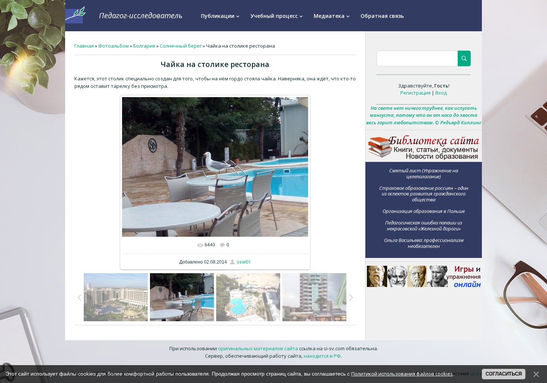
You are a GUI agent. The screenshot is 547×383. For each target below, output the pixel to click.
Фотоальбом (113, 45)
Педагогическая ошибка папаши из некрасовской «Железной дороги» (423, 225)
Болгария (144, 45)
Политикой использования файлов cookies (402, 373)
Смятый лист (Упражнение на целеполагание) (423, 173)
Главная (84, 45)
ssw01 (244, 261)
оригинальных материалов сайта (258, 348)
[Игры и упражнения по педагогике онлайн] (424, 285)
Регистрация (415, 92)
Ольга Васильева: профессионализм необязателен (424, 243)
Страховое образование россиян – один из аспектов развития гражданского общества (423, 193)
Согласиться (504, 374)
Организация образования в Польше (424, 211)
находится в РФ (322, 355)
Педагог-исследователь (140, 15)
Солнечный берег (181, 45)
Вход (441, 92)
